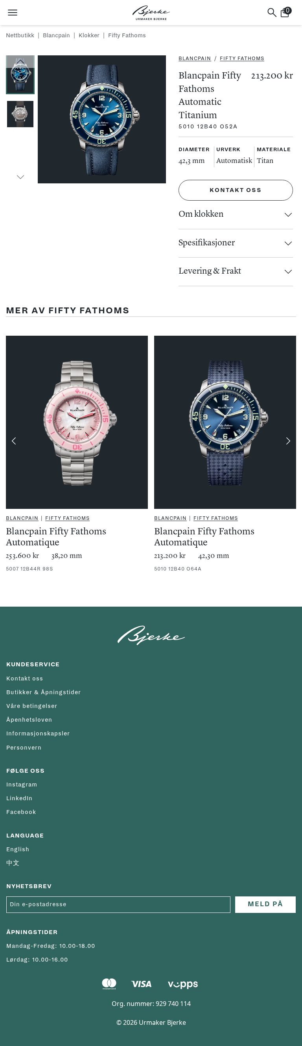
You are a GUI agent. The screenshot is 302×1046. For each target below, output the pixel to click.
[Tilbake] (14, 441)
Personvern (24, 747)
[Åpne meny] (12, 12)
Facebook (21, 812)
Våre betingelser (31, 706)
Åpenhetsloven (29, 720)
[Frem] (288, 441)
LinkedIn (19, 798)
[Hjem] (151, 12)
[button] (20, 61)
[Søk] (272, 12)
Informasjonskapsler (38, 733)
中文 (13, 863)
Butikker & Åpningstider (43, 692)
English (17, 849)
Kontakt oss (236, 190)
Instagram (21, 784)
